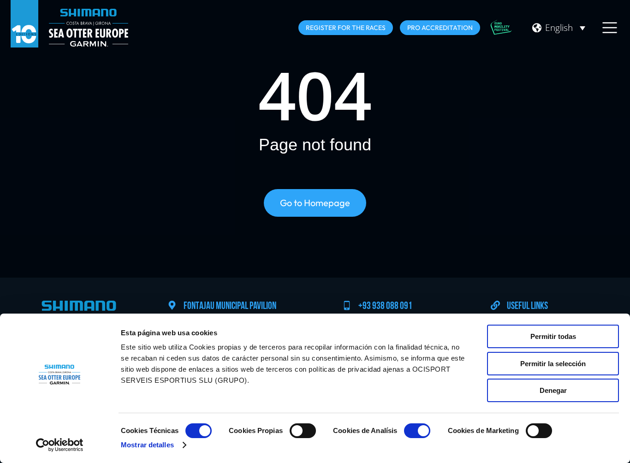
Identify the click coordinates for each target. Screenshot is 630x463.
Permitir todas (553, 336)
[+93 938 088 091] (346, 305)
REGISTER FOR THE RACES (346, 28)
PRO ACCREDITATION (440, 28)
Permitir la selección (553, 364)
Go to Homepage (315, 202)
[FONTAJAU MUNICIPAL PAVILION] (172, 305)
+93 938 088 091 (385, 306)
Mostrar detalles (147, 445)
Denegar (553, 390)
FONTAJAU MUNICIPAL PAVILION (230, 306)
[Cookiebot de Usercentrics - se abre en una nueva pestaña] (59, 445)
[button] (565, 28)
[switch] (303, 430)
